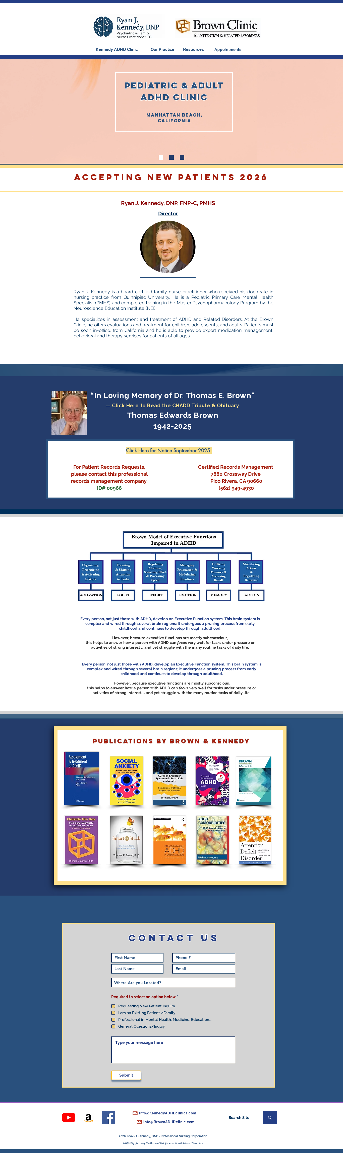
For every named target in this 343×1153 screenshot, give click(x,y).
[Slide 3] (182, 157)
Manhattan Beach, (174, 115)
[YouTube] (68, 1117)
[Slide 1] (161, 157)
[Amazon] (88, 1117)
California (174, 121)
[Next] (316, 111)
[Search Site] (270, 1117)
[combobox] (173, 982)
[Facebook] (108, 1117)
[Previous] (27, 111)
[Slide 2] (171, 157)
